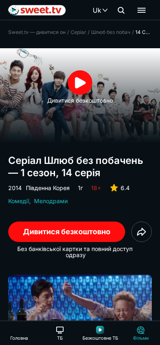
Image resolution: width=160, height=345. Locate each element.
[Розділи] (141, 10)
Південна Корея (48, 187)
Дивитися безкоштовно (66, 231)
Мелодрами (51, 200)
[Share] (141, 232)
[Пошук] (121, 10)
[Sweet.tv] (37, 10)
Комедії (18, 200)
